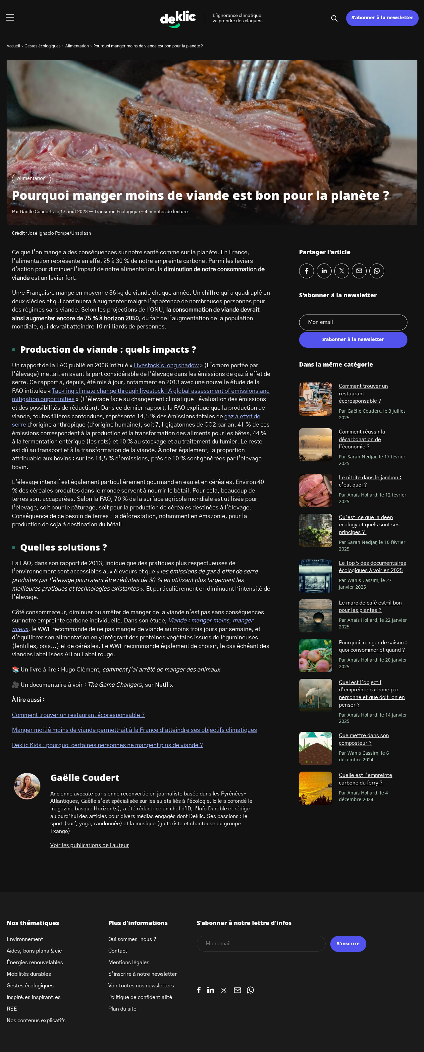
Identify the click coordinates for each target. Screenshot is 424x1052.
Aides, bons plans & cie (34, 951)
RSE (12, 1009)
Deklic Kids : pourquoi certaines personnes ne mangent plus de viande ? (107, 745)
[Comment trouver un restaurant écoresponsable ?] (315, 399)
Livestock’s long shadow (166, 366)
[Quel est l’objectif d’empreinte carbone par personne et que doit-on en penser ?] (315, 695)
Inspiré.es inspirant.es (34, 997)
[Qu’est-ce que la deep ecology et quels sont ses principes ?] (315, 530)
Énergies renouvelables (35, 962)
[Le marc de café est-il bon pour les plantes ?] (315, 615)
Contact (117, 951)
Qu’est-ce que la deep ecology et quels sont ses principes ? (369, 525)
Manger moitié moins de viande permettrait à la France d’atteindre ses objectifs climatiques (134, 730)
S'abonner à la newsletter (353, 339)
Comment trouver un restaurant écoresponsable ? (78, 715)
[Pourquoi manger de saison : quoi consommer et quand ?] (315, 655)
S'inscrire (348, 944)
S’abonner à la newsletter (382, 18)
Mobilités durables (29, 974)
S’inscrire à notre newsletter (142, 974)
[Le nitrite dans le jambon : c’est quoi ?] (315, 490)
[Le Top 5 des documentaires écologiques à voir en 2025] (315, 576)
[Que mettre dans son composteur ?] (315, 748)
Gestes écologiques (30, 985)
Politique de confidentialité (140, 997)
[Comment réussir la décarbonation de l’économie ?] (315, 444)
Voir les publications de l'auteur (89, 845)
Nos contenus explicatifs (36, 1020)
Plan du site (122, 1009)
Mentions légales (128, 962)
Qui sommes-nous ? (132, 939)
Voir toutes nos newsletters (141, 985)
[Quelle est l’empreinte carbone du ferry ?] (315, 788)
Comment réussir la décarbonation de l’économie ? (362, 439)
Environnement (25, 939)
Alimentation (31, 178)
